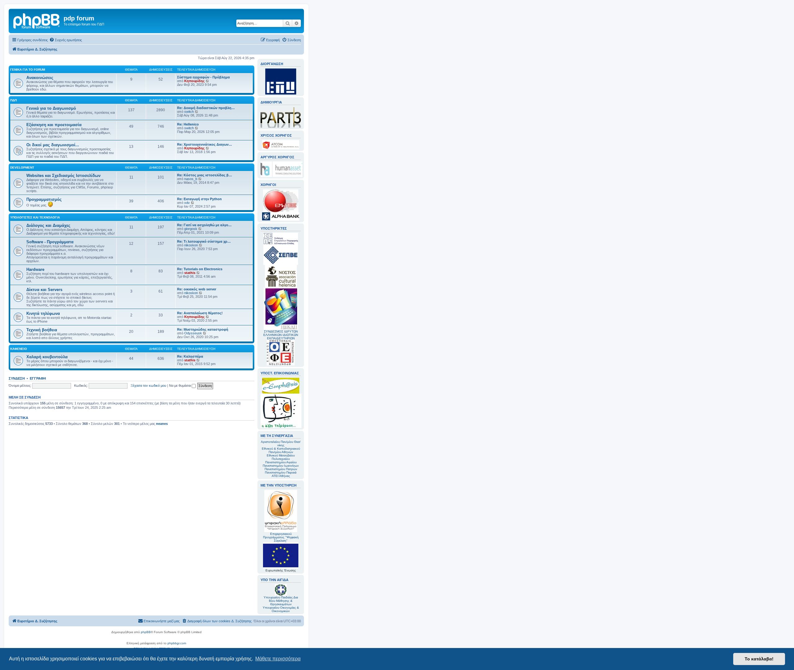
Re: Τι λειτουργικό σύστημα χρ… (204, 241)
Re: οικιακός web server (196, 289)
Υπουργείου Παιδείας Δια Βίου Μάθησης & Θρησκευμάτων (281, 601)
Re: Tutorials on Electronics (199, 269)
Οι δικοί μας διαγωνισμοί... (52, 145)
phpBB (146, 632)
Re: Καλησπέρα (190, 356)
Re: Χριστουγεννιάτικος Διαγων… (204, 144)
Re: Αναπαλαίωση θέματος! (200, 313)
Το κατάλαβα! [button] (759, 658)
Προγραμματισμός (44, 199)
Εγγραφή (38, 378)
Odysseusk (193, 333)
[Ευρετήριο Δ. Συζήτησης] (37, 20)
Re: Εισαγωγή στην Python (199, 199)
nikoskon (191, 245)
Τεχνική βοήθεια (41, 330)
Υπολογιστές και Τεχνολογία (35, 217)
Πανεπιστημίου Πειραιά (281, 472)
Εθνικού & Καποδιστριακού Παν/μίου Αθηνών (281, 450)
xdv (187, 203)
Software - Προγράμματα (50, 242)
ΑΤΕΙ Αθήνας (281, 476)
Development (22, 167)
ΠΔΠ (13, 100)
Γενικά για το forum (27, 69)
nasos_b (190, 179)
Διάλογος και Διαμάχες (48, 225)
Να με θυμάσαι (180, 385)
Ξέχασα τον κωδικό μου (148, 385)
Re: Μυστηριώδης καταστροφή (202, 329)
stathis (189, 273)
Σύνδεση (17, 378)
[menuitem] (65, 40)
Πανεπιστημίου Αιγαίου (281, 462)
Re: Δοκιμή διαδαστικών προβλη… (206, 108)
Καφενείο (18, 348)
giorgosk (190, 229)
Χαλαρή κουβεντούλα (47, 357)
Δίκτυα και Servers (44, 289)
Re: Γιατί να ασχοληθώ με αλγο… (204, 225)
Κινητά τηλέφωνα (43, 313)
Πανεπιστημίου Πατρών (281, 469)
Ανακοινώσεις (39, 77)
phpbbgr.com (176, 643)
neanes (162, 423)
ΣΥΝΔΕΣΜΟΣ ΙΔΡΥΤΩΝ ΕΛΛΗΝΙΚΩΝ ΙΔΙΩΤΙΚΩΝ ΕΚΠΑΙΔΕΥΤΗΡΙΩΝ (280, 335)
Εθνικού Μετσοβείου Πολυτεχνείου (281, 457)
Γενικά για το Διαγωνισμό (51, 108)
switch (189, 111)
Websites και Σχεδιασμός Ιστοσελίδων (63, 175)
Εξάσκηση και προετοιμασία (54, 124)
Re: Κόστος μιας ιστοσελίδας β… (204, 175)
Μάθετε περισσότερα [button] (278, 658)
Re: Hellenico (188, 124)
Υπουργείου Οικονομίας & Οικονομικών (281, 609)
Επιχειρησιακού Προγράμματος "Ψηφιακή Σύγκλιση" (281, 537)
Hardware (35, 269)
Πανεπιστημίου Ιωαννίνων (281, 465)
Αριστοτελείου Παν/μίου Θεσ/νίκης (281, 443)
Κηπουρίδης (194, 81)
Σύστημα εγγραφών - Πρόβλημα (203, 77)
